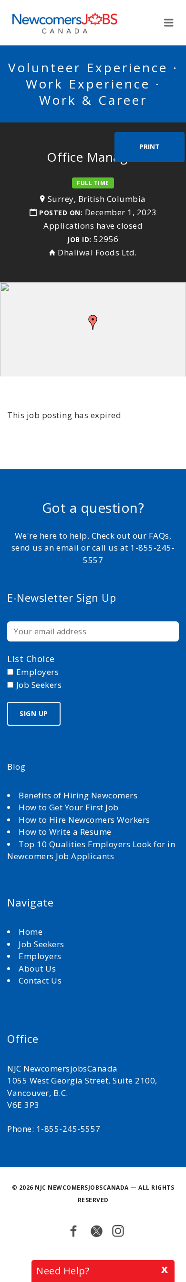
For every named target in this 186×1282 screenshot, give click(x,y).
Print (149, 146)
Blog (16, 766)
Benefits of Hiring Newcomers (78, 795)
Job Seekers (41, 944)
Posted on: (62, 212)
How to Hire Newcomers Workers (84, 819)
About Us (38, 968)
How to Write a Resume (65, 831)
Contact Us (40, 980)
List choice (31, 658)
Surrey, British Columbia (97, 198)
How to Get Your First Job (69, 807)
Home (32, 931)
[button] (93, 322)
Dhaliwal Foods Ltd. (97, 252)
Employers (40, 956)
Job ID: (79, 239)
